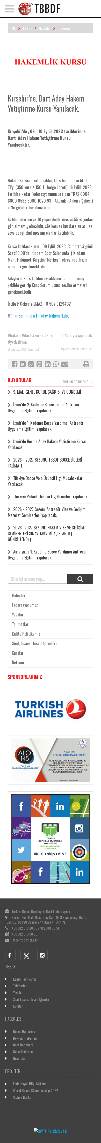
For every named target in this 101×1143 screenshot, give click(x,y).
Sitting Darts (22, 1097)
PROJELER (12, 1071)
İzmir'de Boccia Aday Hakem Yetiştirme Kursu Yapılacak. (47, 444)
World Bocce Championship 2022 (35, 1090)
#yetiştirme (17, 342)
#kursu (37, 335)
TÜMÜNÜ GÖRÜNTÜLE (75, 382)
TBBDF (27, 28)
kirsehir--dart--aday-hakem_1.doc (42, 316)
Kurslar (18, 653)
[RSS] (13, 28)
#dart (26, 335)
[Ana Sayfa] (57, 14)
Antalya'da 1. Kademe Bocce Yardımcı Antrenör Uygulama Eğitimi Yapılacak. (47, 555)
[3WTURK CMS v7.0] (50, 1131)
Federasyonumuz (25, 605)
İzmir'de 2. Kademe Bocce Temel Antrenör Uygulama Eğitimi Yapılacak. (44, 407)
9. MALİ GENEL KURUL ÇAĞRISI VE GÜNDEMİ (47, 392)
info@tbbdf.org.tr (25, 940)
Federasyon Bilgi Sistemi (29, 1083)
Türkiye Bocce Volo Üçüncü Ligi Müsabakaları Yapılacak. (46, 481)
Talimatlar (20, 624)
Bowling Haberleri (25, 1038)
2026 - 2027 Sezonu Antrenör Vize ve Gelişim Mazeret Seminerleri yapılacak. (46, 512)
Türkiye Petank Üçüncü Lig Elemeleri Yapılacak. (50, 496)
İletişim (18, 662)
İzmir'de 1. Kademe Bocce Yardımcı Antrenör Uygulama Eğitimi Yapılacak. (46, 426)
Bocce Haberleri (24, 1031)
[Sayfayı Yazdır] (86, 365)
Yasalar (18, 615)
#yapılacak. (84, 335)
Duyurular (63, 28)
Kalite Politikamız (26, 634)
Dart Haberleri (23, 1044)
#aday (69, 335)
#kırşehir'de (53, 335)
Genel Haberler (23, 1051)
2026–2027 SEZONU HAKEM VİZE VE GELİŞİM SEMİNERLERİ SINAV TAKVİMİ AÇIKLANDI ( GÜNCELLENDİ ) (46, 533)
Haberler (45, 28)
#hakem (14, 335)
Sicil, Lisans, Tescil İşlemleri (34, 643)
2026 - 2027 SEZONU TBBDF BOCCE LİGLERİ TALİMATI (45, 463)
